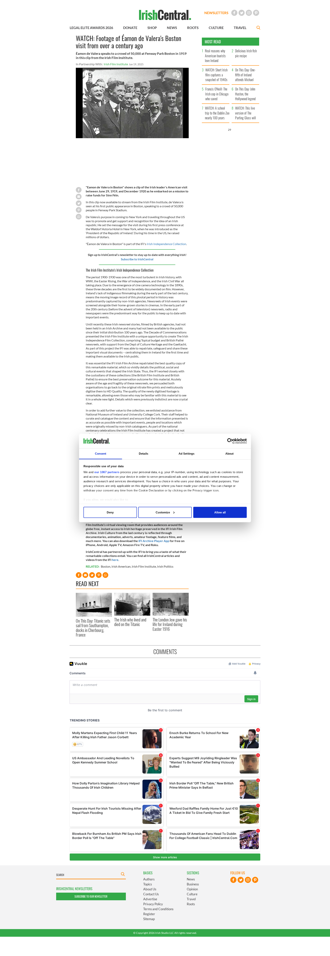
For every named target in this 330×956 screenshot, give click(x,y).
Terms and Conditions (158, 909)
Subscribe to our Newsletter (90, 896)
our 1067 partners (107, 472)
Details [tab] (143, 453)
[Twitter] (242, 13)
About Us (149, 889)
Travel (191, 899)
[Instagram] (249, 13)
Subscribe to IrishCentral (137, 259)
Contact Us (151, 894)
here (115, 559)
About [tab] (229, 453)
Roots (191, 904)
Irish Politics (165, 566)
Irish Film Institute (116, 64)
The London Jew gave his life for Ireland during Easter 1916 (170, 624)
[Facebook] (234, 13)
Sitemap (149, 919)
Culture (192, 894)
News (191, 879)
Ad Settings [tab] (186, 453)
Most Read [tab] (213, 41)
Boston (105, 566)
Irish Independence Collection (166, 244)
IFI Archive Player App (153, 541)
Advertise (150, 899)
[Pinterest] (256, 13)
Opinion (192, 889)
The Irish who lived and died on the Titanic (130, 621)
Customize (163, 512)
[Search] (258, 28)
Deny (110, 512)
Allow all (220, 512)
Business (193, 884)
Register (149, 914)
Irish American (121, 566)
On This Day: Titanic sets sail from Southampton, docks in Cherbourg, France (93, 627)
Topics (147, 884)
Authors (148, 879)
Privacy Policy (153, 904)
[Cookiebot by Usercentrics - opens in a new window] (230, 441)
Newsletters (216, 13)
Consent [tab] (100, 453)
